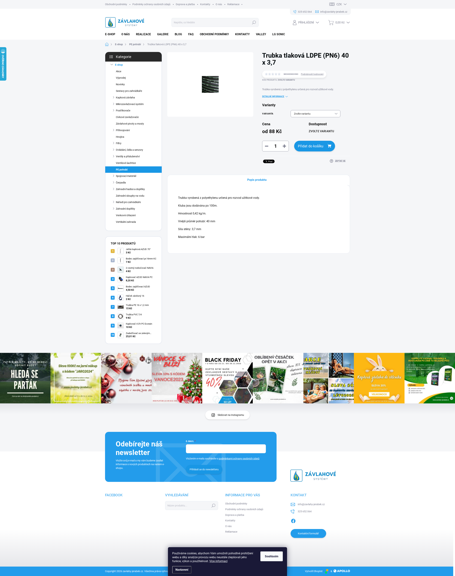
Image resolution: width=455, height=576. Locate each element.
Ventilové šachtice (126, 163)
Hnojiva (120, 136)
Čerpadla (121, 182)
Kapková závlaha (125, 97)
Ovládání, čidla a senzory (129, 149)
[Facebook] (293, 520)
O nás (219, 4)
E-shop (119, 64)
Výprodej (121, 77)
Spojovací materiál (126, 176)
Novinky (120, 84)
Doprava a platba (185, 4)
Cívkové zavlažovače (127, 117)
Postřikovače (123, 110)
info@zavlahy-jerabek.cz (311, 504)
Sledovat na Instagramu (231, 415)
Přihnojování (123, 130)
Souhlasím (271, 556)
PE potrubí (122, 169)
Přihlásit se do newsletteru (204, 469)
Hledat (254, 22)
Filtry (118, 143)
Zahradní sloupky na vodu (130, 195)
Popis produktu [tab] (257, 180)
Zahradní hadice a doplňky (130, 189)
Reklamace (233, 4)
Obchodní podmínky (116, 4)
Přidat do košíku (310, 146)
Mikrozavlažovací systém (130, 104)
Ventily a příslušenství (128, 156)
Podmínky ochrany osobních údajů (151, 4)
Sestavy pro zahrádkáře (129, 91)
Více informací (218, 561)
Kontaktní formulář (308, 533)
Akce (118, 71)
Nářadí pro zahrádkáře (128, 202)
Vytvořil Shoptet (314, 571)
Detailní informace (273, 96)
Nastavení (181, 569)
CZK (339, 4)
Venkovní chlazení (126, 215)
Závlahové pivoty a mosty (130, 123)
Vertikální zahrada (126, 221)
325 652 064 (305, 511)
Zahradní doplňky (125, 208)
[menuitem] (111, 34)
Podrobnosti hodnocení (312, 74)
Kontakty (205, 4)
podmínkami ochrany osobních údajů (239, 458)
